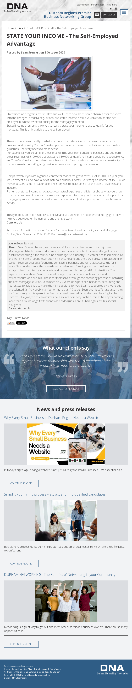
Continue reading (21, 483)
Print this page (97, 4)
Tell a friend (111, 4)
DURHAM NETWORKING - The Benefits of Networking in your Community (59, 574)
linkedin (116, 9)
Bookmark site (83, 4)
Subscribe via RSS (11, 323)
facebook (111, 9)
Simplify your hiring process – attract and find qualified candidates (55, 494)
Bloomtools (21, 678)
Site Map (28, 669)
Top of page (55, 669)
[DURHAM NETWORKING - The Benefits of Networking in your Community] (66, 601)
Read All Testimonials (66, 388)
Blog (20, 28)
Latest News (21, 318)
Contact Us (109, 14)
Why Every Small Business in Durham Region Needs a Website (51, 417)
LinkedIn (26, 308)
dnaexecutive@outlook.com (21, 666)
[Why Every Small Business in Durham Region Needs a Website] (66, 444)
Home (10, 28)
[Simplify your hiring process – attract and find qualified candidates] (66, 520)
